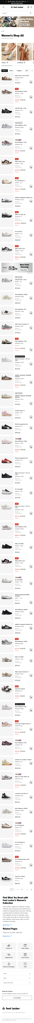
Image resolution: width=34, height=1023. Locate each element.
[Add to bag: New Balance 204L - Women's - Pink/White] (31, 447)
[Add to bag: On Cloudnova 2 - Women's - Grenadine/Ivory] (31, 186)
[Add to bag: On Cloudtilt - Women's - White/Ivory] (31, 583)
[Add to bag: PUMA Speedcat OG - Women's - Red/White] (31, 461)
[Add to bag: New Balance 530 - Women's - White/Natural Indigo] (31, 129)
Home (2, 31)
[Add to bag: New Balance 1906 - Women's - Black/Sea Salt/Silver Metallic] (31, 650)
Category (19, 70)
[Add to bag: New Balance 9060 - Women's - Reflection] (31, 812)
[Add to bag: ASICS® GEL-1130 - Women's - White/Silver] (31, 283)
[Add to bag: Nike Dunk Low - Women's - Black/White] (31, 254)
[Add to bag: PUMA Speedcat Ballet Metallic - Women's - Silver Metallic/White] (31, 602)
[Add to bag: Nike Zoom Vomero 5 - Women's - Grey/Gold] (31, 675)
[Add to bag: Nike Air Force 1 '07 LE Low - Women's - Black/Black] (31, 478)
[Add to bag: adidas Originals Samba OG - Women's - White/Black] (31, 201)
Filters (4, 70)
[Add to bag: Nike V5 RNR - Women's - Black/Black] (31, 547)
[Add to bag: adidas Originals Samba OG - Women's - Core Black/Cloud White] (31, 628)
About (5, 973)
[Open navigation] (3, 7)
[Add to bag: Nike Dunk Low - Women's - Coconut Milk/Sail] (31, 167)
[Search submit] (31, 13)
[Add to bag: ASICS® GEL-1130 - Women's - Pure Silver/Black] (31, 112)
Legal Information (8, 982)
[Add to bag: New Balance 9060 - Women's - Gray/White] (31, 298)
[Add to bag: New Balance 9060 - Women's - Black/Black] (31, 613)
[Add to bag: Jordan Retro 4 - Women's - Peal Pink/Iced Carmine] (31, 417)
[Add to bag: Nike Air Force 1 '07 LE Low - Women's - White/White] (31, 364)
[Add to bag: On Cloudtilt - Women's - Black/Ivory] (31, 492)
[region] (17, 2)
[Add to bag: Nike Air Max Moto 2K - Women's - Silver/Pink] (31, 782)
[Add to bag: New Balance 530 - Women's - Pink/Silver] (31, 532)
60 (22, 889)
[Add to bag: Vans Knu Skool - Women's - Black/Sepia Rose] (31, 697)
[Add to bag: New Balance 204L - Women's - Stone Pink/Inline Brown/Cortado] (31, 97)
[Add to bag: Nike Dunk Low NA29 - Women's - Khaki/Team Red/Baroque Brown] (31, 82)
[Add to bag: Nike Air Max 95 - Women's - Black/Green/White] (31, 220)
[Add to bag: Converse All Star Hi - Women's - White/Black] (31, 797)
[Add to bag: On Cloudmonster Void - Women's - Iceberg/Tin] (31, 865)
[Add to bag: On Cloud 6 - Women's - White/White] (31, 235)
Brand (11, 70)
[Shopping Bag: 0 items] (31, 7)
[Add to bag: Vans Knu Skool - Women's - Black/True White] (31, 882)
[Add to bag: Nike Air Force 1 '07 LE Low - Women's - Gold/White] (31, 513)
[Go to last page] (32, 889)
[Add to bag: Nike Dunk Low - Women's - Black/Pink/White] (31, 566)
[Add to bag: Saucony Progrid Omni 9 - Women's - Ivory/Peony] (31, 729)
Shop (4, 978)
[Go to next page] (27, 889)
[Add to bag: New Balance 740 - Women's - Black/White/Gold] (31, 349)
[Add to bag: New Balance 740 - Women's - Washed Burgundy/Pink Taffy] (31, 148)
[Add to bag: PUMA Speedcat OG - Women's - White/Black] (31, 428)
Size (27, 70)
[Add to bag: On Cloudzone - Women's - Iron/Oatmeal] (31, 831)
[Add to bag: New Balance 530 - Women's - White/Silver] (31, 710)
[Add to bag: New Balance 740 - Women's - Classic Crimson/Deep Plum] (31, 748)
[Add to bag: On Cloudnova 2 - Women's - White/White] (31, 846)
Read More (6, 925)
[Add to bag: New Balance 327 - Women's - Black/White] (31, 313)
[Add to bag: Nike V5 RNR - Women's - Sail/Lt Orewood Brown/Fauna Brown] (31, 660)
